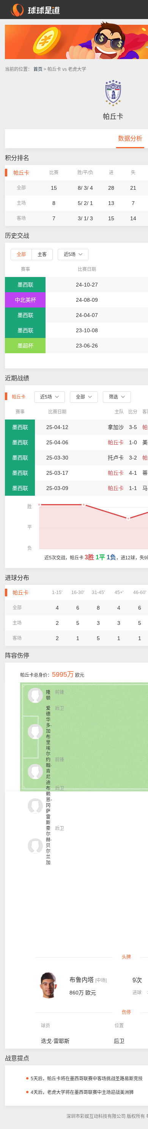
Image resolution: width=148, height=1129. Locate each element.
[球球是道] (35, 9)
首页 (38, 69)
